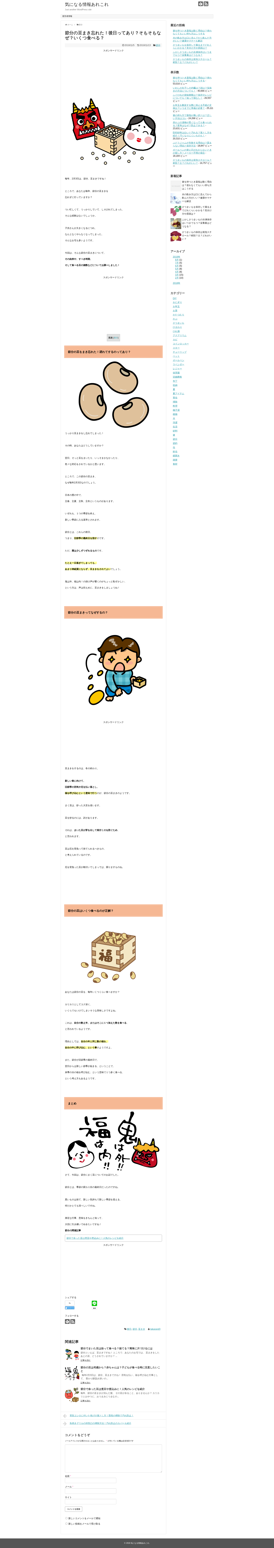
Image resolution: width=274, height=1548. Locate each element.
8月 (177, 260)
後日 (129, 1329)
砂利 (175, 431)
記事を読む (86, 1360)
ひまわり (177, 327)
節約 (175, 443)
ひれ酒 (176, 331)
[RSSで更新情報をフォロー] (206, 3)
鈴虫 (175, 451)
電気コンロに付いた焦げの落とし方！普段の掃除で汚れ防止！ (102, 1415)
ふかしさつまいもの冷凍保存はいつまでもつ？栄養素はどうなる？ (197, 223)
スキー (176, 348)
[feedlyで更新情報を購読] (200, 3)
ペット (176, 356)
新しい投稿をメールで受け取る (84, 1524)
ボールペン (178, 360)
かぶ (175, 319)
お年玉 (176, 306)
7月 (177, 263)
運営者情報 (67, 16)
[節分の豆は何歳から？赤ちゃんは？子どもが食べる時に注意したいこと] (72, 1373)
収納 (175, 385)
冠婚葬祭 (177, 377)
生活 (175, 426)
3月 (177, 275)
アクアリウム (180, 335)
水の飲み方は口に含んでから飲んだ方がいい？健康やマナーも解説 (197, 197)
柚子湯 (176, 410)
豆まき (141, 1329)
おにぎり (177, 302)
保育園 (176, 373)
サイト (68, 1497)
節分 (158, 45)
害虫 (175, 397)
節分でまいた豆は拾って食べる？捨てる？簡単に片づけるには (117, 1348)
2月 (177, 278)
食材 (175, 464)
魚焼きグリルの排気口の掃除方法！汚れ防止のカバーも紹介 (100, 1423)
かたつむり (178, 315)
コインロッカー (181, 344)
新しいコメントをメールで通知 (84, 1518)
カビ (175, 339)
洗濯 (175, 422)
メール (69, 1487)
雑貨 (175, 460)
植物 (175, 414)
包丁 (175, 381)
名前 (68, 1476)
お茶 (175, 310)
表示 (116, 338)
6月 (177, 266)
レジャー (177, 368)
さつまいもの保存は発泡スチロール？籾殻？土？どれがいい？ (197, 235)
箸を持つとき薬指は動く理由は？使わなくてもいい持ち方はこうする (197, 185)
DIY (175, 298)
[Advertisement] (113, 72)
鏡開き (176, 455)
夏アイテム (178, 393)
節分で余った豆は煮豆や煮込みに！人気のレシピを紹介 (95, 1238)
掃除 (175, 402)
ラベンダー (178, 364)
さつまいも (178, 323)
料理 (175, 406)
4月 (177, 272)
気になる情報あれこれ (87, 4)
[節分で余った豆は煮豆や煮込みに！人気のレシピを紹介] (72, 1395)
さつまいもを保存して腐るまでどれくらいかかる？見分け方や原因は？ (197, 210)
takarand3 (155, 1329)
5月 (177, 269)
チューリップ (180, 352)
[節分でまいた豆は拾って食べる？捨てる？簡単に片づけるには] (72, 1354)
